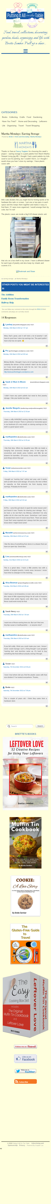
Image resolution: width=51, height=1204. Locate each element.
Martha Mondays (35, 137)
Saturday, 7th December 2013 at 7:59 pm (16, 690)
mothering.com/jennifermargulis (31, 408)
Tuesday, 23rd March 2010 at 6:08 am (16, 586)
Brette (11, 137)
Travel (21, 125)
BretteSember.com (24, 437)
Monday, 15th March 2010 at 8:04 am (15, 354)
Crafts (22, 117)
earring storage (8, 278)
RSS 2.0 (39, 309)
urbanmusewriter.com (19, 468)
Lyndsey (9, 325)
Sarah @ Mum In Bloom (15, 382)
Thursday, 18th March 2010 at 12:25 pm (16, 440)
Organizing (11, 125)
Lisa (7, 556)
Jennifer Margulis (12, 408)
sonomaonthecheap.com (18, 556)
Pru (6, 351)
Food (29, 117)
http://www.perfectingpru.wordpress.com (18, 372)
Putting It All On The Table (21, 1143)
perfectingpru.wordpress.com (19, 351)
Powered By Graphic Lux (35, 1145)
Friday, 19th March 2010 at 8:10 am (15, 500)
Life (3, 125)
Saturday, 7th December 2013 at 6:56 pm (16, 667)
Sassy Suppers (22, 151)
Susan (8, 468)
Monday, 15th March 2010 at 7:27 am (15, 328)
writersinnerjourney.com (22, 533)
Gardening (37, 117)
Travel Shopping (33, 125)
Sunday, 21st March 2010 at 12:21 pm (15, 560)
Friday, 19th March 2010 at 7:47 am (15, 471)
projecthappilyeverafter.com (27, 583)
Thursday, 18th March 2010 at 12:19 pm (16, 411)
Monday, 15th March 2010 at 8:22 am (15, 388)
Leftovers (43, 121)
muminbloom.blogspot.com (40, 382)
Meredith (9, 533)
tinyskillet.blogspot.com (21, 324)
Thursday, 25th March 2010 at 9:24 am (16, 638)
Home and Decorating (27, 121)
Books (4, 117)
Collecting (13, 117)
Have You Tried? (9, 121)
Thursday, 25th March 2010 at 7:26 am (16, 614)
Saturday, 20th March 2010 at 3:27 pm (16, 536)
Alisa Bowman (11, 583)
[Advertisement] (25, 82)
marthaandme (11, 437)
